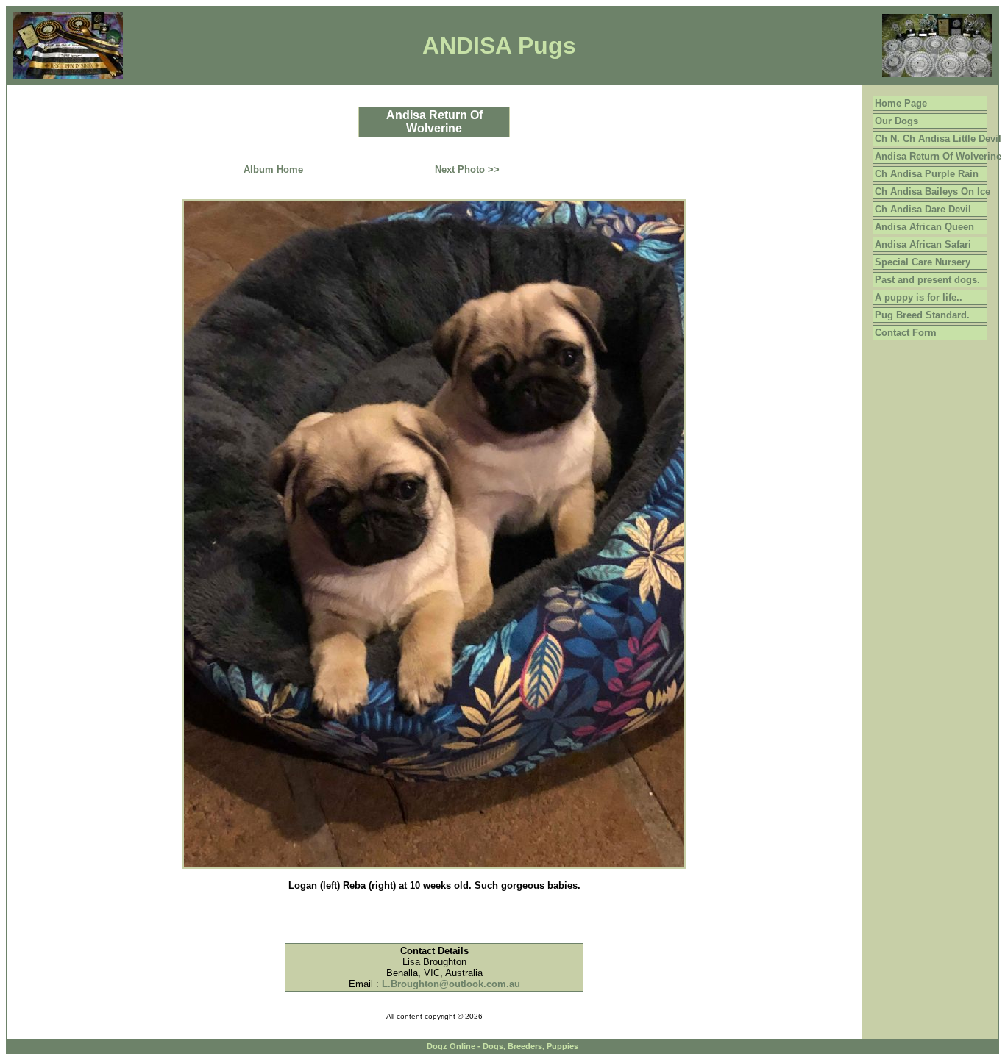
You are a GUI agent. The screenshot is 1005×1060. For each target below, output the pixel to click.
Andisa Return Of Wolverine (938, 156)
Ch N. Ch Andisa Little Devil (938, 138)
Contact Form (906, 332)
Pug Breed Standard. (922, 314)
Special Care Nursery (922, 262)
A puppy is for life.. (918, 297)
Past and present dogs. (927, 279)
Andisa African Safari (923, 244)
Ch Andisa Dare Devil (923, 209)
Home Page (901, 103)
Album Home (273, 169)
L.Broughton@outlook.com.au (451, 983)
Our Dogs (896, 120)
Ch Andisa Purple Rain (927, 173)
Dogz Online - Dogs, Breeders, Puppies (502, 1046)
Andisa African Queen (924, 226)
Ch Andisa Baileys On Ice (932, 191)
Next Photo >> (467, 169)
